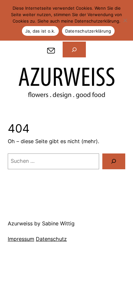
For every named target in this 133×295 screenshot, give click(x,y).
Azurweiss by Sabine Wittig (41, 223)
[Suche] (113, 161)
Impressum (21, 239)
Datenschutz (51, 239)
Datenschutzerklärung (88, 31)
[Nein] (125, 20)
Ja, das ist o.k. (40, 31)
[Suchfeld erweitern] (74, 50)
